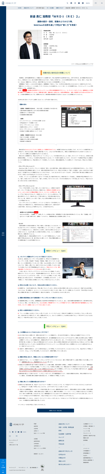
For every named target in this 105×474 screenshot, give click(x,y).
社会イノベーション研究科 (40, 448)
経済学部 (36, 426)
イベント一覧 (86, 428)
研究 (60, 431)
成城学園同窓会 (87, 458)
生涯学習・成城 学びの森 (89, 435)
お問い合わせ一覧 (13, 444)
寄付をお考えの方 (64, 464)
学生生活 (61, 444)
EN (102, 3)
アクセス (11, 442)
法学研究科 (36, 446)
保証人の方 (62, 461)
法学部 (35, 431)
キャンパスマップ (13, 440)
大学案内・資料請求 (88, 426)
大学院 (36, 439)
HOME (19, 8)
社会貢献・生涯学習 (65, 434)
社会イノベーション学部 (39, 433)
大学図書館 (86, 451)
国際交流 (61, 441)
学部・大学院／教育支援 (66, 427)
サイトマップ (12, 467)
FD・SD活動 (50, 8)
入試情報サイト (87, 424)
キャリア (61, 437)
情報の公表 (86, 438)
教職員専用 (86, 462)
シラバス (85, 448)
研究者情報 (86, 453)
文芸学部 (36, 428)
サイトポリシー (22, 467)
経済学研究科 (37, 441)
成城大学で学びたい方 (65, 451)
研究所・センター (39, 454)
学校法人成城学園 (87, 460)
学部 (35, 424)
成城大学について (29, 8)
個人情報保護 (33, 467)
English (85, 455)
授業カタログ (59, 8)
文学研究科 (36, 443)
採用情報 (85, 440)
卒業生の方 (62, 458)
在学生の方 (62, 454)
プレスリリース (87, 433)
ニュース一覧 (86, 431)
